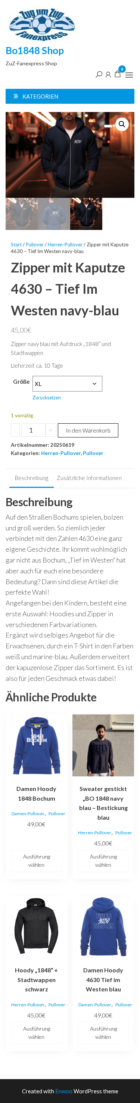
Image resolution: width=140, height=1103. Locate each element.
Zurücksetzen (46, 398)
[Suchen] (99, 74)
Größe (21, 381)
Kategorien (40, 96)
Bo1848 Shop (35, 50)
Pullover (35, 244)
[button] (129, 75)
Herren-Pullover (65, 244)
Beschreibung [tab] (31, 477)
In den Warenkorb (88, 430)
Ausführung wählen (36, 860)
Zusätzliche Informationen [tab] (89, 477)
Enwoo (63, 1091)
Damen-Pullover (28, 813)
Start (16, 244)
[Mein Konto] (108, 74)
